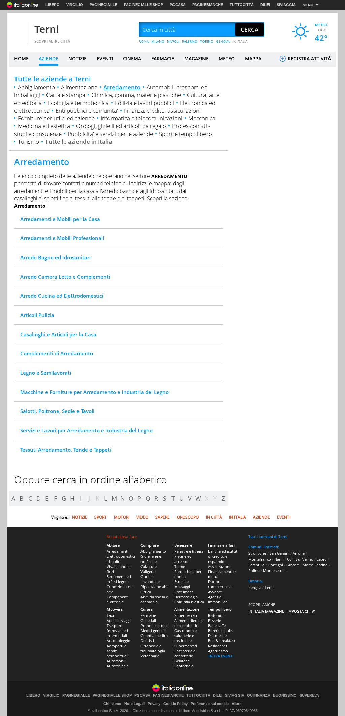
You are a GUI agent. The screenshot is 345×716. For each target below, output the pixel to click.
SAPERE (162, 517)
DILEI (265, 5)
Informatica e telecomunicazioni (141, 118)
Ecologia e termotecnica (78, 103)
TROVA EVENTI (220, 655)
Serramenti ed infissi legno (119, 579)
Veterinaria (149, 655)
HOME (21, 58)
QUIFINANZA (258, 695)
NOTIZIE (77, 58)
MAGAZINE (196, 58)
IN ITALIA (240, 41)
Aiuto (237, 703)
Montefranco (259, 559)
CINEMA (132, 58)
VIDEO (142, 517)
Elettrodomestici (121, 556)
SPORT (100, 517)
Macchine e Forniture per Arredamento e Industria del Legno (94, 392)
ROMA (144, 41)
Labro (322, 559)
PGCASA (178, 5)
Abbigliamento (36, 87)
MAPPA (253, 58)
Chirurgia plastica (189, 601)
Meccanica (201, 118)
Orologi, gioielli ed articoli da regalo (121, 126)
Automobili (116, 660)
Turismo (28, 141)
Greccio (292, 564)
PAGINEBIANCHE (207, 5)
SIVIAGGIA (286, 5)
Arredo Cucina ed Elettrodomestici (61, 295)
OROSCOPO (188, 517)
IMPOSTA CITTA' (301, 611)
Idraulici (114, 561)
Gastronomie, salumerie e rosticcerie (186, 635)
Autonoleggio (118, 640)
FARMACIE (162, 58)
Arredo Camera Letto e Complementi (65, 276)
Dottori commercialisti (220, 584)
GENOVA (223, 41)
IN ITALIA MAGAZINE (266, 611)
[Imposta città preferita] (17, 30)
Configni (275, 564)
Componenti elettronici (118, 599)
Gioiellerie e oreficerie (150, 559)
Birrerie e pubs (220, 630)
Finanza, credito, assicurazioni (162, 110)
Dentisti (147, 640)
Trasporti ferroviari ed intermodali (117, 630)
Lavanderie (150, 581)
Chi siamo (112, 703)
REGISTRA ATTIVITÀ (308, 58)
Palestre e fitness (188, 551)
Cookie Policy (175, 703)
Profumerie (184, 591)
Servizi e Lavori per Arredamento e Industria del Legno (86, 430)
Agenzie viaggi (119, 620)
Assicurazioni (219, 566)
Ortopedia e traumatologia (152, 648)
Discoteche (217, 635)
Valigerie (147, 571)
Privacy (154, 703)
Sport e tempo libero (185, 134)
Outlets (146, 576)
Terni (46, 29)
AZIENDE (48, 58)
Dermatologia (186, 596)
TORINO (206, 41)
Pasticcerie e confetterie (184, 653)
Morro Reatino (315, 564)
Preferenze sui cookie (210, 703)
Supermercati (185, 615)
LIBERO (52, 5)
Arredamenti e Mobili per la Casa (60, 219)
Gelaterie (182, 660)
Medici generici (153, 630)
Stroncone (257, 553)
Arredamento (121, 87)
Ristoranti (216, 615)
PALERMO (189, 41)
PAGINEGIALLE (103, 5)
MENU (308, 5)
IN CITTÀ (214, 517)
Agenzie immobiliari (218, 599)
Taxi (110, 615)
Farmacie (148, 615)
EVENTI (105, 58)
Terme (179, 566)
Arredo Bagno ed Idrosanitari (55, 257)
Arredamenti (117, 551)
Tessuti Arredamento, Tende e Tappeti (65, 449)
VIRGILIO (74, 5)
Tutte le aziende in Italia (78, 141)
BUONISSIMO (285, 695)
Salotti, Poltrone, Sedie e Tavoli (57, 411)
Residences (217, 645)
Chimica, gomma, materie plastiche (136, 95)
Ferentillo (256, 564)
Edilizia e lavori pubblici (144, 103)
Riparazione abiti (155, 586)
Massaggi (182, 586)
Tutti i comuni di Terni (267, 536)
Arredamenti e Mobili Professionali (62, 238)
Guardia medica (154, 635)
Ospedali (148, 620)
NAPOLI (173, 41)
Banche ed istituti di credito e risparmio (223, 556)
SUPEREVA (309, 695)
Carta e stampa (65, 95)
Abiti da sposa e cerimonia (154, 599)
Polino (254, 570)
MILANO (157, 41)
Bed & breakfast (222, 640)
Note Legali (134, 703)
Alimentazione (79, 87)
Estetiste (181, 581)
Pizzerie (214, 620)
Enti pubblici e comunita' (87, 110)
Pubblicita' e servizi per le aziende (110, 134)
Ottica (145, 591)
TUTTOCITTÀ (242, 5)
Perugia (254, 587)
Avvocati (215, 591)
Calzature (148, 566)
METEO (227, 58)
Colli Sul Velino (300, 559)
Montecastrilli (275, 570)
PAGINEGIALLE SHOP (143, 5)
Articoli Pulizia (37, 315)
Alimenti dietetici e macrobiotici (188, 623)
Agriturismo (218, 650)
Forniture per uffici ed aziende (56, 118)
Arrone (299, 553)
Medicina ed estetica (44, 126)
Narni (279, 559)
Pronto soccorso (154, 625)
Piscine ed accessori (183, 559)
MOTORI (121, 517)
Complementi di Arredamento (56, 353)
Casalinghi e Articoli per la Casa (58, 334)
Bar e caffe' (217, 625)
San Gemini (279, 553)
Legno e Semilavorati (45, 372)
